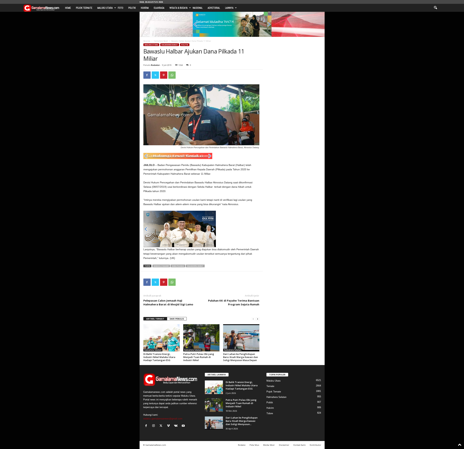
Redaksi (155, 65)
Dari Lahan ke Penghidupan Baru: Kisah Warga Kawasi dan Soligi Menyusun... (242, 421)
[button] (435, 8)
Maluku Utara (105, 7)
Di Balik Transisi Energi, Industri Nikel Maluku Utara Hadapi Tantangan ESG (159, 357)
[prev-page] (253, 319)
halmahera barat (195, 266)
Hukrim (145, 7)
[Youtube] (183, 426)
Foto (120, 7)
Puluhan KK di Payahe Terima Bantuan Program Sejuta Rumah (233, 302)
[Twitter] (155, 75)
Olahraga (159, 7)
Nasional (198, 7)
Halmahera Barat (161, 41)
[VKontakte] (176, 426)
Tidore (269, 413)
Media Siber (269, 445)
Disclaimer (284, 445)
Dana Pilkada (178, 266)
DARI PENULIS (177, 318)
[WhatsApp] (172, 75)
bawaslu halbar (161, 266)
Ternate (270, 386)
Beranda (146, 41)
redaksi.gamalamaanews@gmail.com (162, 418)
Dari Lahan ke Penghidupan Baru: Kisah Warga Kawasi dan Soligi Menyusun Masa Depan (240, 357)
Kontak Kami (299, 445)
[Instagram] (154, 426)
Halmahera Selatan (152, 350)
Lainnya (229, 7)
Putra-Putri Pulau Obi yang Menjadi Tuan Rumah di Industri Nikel (198, 357)
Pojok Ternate (84, 7)
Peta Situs (254, 445)
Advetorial (214, 7)
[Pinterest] (163, 75)
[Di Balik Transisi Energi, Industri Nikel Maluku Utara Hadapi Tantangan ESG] (161, 337)
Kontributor (315, 445)
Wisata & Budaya (178, 7)
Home (68, 7)
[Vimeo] (169, 426)
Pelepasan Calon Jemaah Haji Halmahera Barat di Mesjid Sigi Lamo (168, 302)
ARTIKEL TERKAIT (155, 318)
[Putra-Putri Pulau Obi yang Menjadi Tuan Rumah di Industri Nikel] (201, 337)
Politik (132, 7)
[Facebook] (147, 75)
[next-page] (257, 319)
